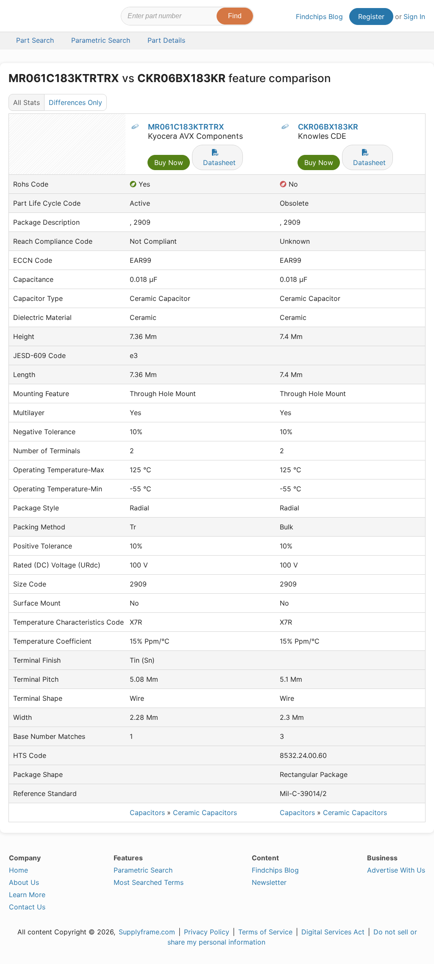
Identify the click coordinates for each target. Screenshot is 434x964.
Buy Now (168, 162)
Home (18, 870)
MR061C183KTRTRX (186, 126)
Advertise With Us (396, 870)
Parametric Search (143, 870)
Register (371, 16)
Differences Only (75, 102)
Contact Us (27, 907)
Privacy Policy (206, 932)
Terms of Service (265, 932)
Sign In (414, 16)
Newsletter (269, 882)
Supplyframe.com (147, 932)
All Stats (26, 102)
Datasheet (219, 162)
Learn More (27, 894)
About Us (24, 882)
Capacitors (147, 812)
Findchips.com (36, 17)
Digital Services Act (332, 932)
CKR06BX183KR (328, 126)
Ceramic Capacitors (205, 812)
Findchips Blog (319, 16)
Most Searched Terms (149, 882)
